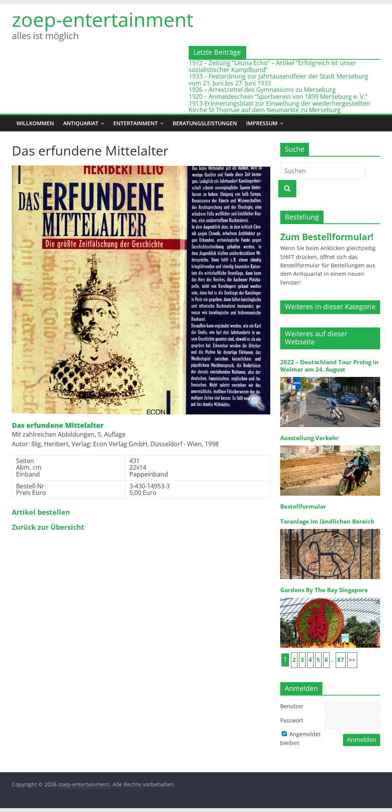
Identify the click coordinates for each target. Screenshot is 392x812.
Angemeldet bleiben (300, 738)
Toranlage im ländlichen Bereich (327, 521)
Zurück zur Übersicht (48, 527)
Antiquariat (80, 123)
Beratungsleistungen (205, 123)
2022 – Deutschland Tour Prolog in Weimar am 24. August (329, 365)
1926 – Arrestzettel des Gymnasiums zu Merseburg (262, 89)
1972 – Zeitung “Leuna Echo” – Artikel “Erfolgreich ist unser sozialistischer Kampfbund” (272, 66)
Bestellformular (303, 507)
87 (340, 660)
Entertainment (135, 123)
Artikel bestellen (41, 512)
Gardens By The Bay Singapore (324, 590)
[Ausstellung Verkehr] (330, 445)
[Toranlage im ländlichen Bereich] (330, 528)
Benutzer (292, 706)
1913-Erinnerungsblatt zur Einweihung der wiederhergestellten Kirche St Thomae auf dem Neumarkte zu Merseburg (279, 107)
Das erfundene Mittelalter (57, 425)
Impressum (262, 123)
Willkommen (35, 123)
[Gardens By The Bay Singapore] (330, 597)
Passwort (291, 720)
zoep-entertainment (102, 19)
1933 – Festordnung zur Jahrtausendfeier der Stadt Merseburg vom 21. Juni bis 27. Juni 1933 (278, 79)
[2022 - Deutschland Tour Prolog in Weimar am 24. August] (330, 376)
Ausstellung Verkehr (309, 438)
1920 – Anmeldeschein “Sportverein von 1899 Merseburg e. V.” (278, 96)
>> (352, 660)
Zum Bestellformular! (327, 237)
